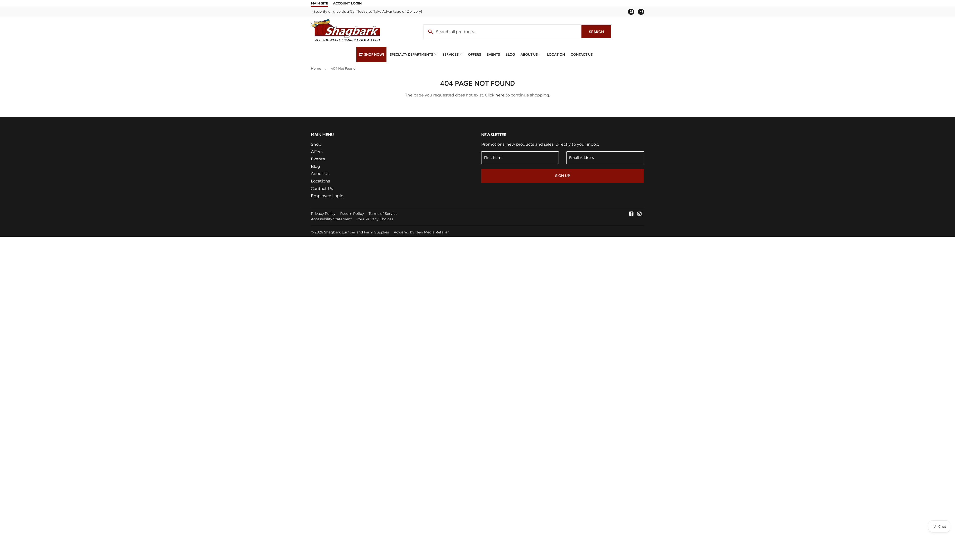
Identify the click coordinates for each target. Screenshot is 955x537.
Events (493, 54)
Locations (320, 181)
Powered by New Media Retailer (421, 232)
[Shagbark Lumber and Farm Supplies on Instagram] (639, 214)
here (500, 95)
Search (600, 32)
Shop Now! (373, 54)
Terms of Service (383, 214)
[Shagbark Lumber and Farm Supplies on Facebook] (631, 214)
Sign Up (562, 176)
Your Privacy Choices (375, 219)
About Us (529, 54)
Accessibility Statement (331, 219)
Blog (510, 54)
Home (316, 68)
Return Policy (352, 214)
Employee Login (327, 195)
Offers (474, 54)
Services (450, 54)
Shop (316, 144)
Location (556, 54)
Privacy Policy (323, 214)
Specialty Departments (412, 54)
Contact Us (582, 54)
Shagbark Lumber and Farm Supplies (356, 232)
